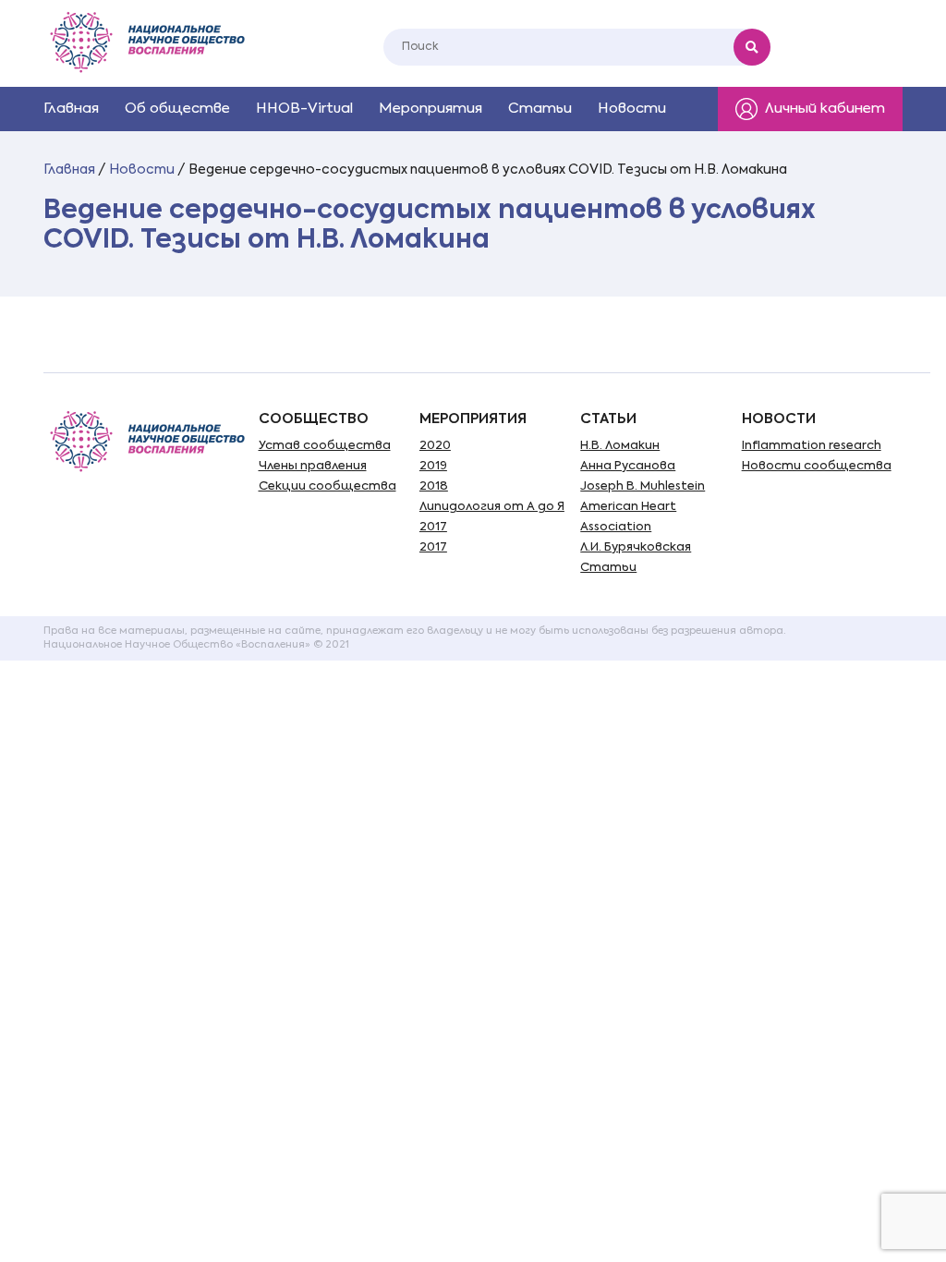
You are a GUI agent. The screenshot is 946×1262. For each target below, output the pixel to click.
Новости (632, 108)
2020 (435, 446)
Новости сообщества (816, 466)
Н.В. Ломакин (620, 446)
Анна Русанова (627, 466)
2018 (433, 486)
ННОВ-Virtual (304, 108)
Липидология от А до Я (491, 507)
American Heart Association (628, 517)
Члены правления (313, 466)
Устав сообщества (325, 446)
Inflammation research (811, 446)
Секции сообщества (327, 486)
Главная (71, 108)
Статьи (540, 108)
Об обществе (177, 108)
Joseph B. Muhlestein (642, 486)
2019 (433, 466)
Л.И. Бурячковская (635, 547)
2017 (433, 527)
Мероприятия (430, 108)
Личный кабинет (825, 108)
